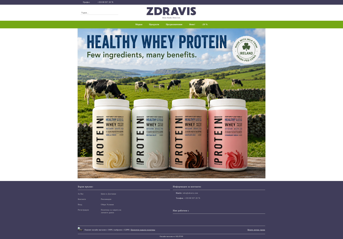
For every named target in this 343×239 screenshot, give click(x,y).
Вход (80, 205)
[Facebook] (261, 2)
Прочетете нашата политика (143, 230)
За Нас (80, 194)
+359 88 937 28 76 (105, 2)
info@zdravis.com (190, 193)
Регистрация (83, 210)
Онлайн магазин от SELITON (171, 236)
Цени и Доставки (108, 194)
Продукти (154, 24)
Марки (138, 24)
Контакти (82, 199)
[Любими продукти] (255, 12)
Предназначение (174, 24)
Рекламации (106, 199)
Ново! (192, 24)
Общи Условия (107, 205)
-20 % (205, 24)
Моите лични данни (256, 230)
